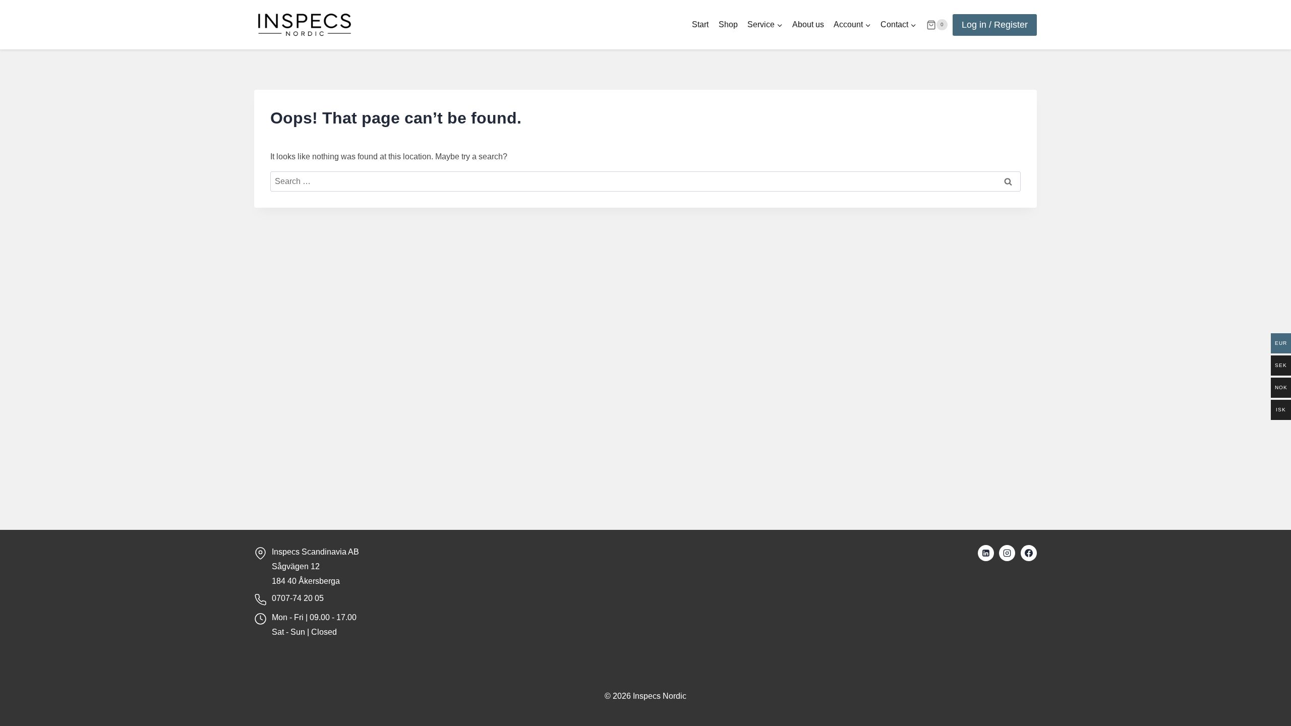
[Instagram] (1007, 553)
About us (808, 24)
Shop (728, 24)
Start (700, 24)
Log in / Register (995, 25)
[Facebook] (1029, 553)
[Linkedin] (986, 553)
